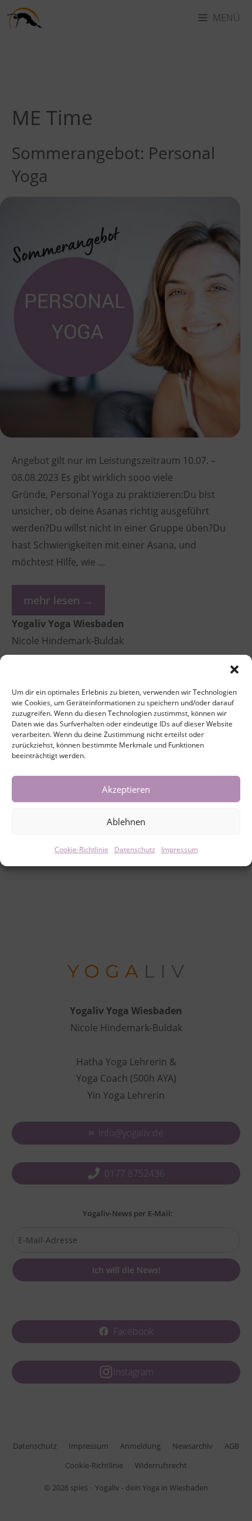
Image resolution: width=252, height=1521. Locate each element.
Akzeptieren (126, 789)
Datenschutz (134, 849)
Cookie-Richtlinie (81, 849)
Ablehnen (126, 821)
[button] (234, 669)
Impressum (179, 849)
